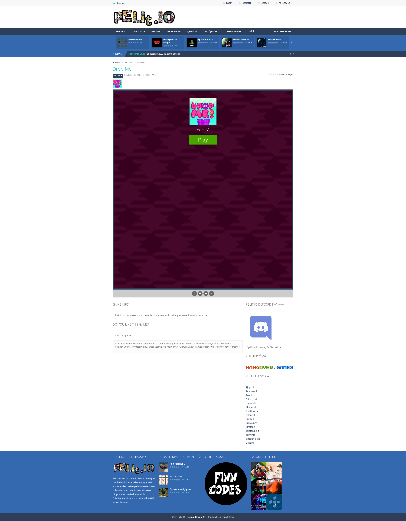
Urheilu (250, 442)
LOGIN (229, 3)
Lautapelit (251, 403)
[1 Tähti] (270, 74)
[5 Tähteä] (278, 74)
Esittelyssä (251, 399)
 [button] (205, 293)
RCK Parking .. (177, 463)
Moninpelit (234, 31)
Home (118, 62)
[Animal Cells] (274, 501)
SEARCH (265, 3)
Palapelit (129, 62)
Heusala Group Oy (196, 516)
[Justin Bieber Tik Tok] (258, 501)
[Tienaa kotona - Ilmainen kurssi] (226, 483)
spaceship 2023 (205, 39)
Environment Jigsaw (181, 489)
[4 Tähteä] (276, 74)
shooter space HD (241, 39)
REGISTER (247, 3)
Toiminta (139, 31)
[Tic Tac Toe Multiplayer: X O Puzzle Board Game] (163, 479)
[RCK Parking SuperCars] (163, 466)
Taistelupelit (252, 430)
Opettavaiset (252, 410)
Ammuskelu (252, 391)
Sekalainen (173, 31)
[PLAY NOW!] (122, 42)
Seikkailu (121, 31)
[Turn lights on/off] (194, 293)
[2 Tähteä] (272, 74)
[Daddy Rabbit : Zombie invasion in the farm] (258, 485)
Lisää (251, 31)
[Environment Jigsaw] (163, 492)
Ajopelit (192, 31)
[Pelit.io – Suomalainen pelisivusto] (144, 17)
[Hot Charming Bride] (274, 470)
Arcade (155, 31)
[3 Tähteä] (274, 74)
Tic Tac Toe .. (176, 476)
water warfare (135, 39)
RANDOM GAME (282, 31)
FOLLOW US (284, 3)
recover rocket (274, 39)
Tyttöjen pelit (212, 31)
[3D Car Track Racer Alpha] (274, 485)
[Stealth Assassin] (258, 470)
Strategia (250, 426)
